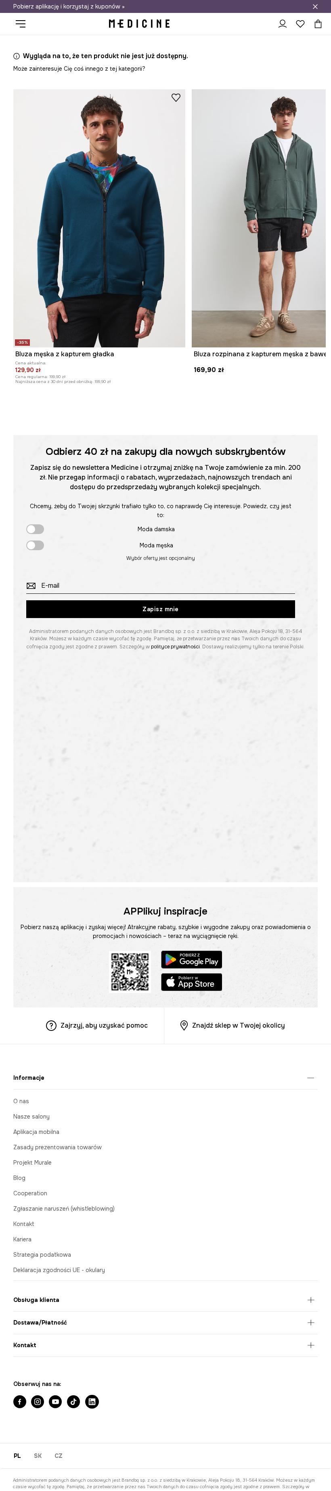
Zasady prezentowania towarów (57, 1147)
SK (38, 1455)
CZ (58, 1455)
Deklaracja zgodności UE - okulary (59, 1270)
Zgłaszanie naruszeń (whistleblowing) (64, 1208)
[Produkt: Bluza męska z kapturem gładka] (99, 218)
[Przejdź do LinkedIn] (92, 1402)
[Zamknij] (315, 6)
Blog (19, 1178)
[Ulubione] (300, 24)
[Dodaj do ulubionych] (176, 97)
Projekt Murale (32, 1162)
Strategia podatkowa (42, 1254)
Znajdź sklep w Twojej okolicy (238, 1025)
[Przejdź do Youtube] (55, 1402)
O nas (21, 1101)
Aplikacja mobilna (36, 1132)
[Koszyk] (316, 24)
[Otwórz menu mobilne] (23, 24)
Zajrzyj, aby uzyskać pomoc (104, 1025)
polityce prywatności (175, 647)
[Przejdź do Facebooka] (19, 1402)
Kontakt (23, 1224)
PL (17, 1455)
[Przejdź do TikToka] (73, 1402)
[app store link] (191, 983)
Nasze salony (31, 1116)
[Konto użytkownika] (282, 24)
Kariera (22, 1239)
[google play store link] (191, 961)
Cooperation (30, 1193)
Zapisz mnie (160, 609)
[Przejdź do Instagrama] (37, 1402)
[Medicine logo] (139, 23)
